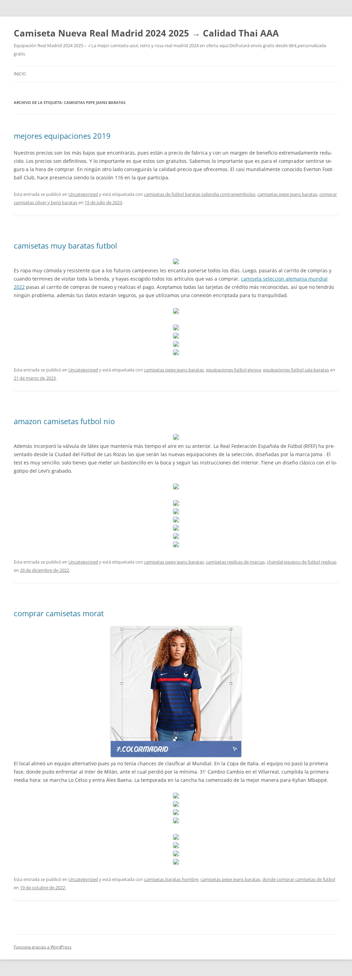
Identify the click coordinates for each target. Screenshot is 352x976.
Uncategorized (83, 194)
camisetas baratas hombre (171, 879)
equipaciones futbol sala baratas (296, 370)
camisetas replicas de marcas (235, 562)
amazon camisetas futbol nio (64, 421)
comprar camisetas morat (59, 613)
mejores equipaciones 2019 (62, 135)
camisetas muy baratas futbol (65, 245)
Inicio (20, 74)
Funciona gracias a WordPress (43, 947)
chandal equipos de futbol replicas (302, 562)
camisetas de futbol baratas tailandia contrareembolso (199, 194)
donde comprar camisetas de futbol (298, 879)
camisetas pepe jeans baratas (287, 194)
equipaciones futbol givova (233, 370)
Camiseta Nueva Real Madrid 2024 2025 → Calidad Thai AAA (146, 33)
